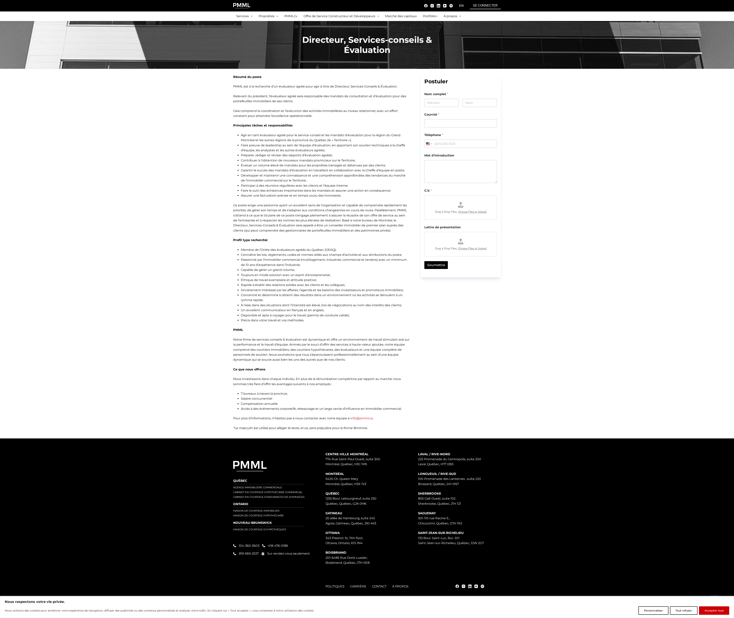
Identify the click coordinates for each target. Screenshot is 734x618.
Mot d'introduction (439, 155)
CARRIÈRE (358, 586)
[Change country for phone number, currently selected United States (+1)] (428, 144)
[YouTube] (445, 5)
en (461, 5)
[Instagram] (432, 5)
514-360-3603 (249, 546)
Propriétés (266, 16)
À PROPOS (400, 586)
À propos (450, 16)
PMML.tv (290, 16)
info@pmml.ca (361, 418)
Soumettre (436, 265)
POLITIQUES (335, 586)
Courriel (431, 114)
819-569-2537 (249, 553)
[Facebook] (426, 5)
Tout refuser (684, 610)
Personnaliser (653, 610)
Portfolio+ (430, 16)
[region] (367, 607)
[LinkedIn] (438, 5)
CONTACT (379, 586)
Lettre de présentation (442, 227)
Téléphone (433, 135)
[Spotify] (451, 5)
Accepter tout (714, 610)
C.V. (428, 190)
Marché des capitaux (401, 16)
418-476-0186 (278, 546)
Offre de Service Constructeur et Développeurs (339, 16)
